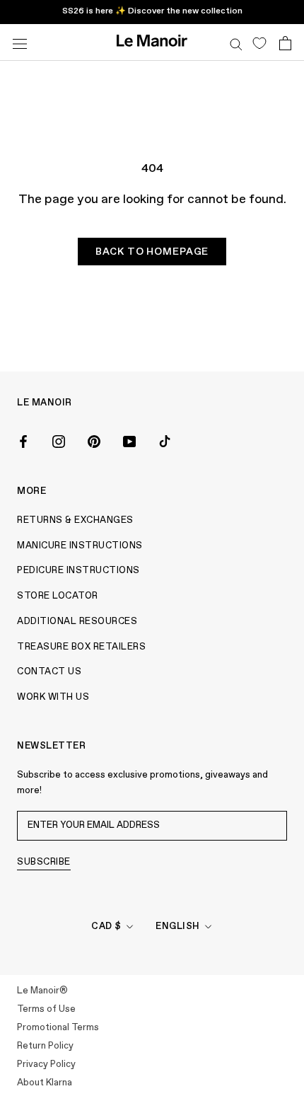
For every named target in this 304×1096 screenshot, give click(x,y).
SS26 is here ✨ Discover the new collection (152, 11)
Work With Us (53, 697)
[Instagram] (58, 440)
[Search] (236, 42)
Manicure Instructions (80, 545)
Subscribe (44, 862)
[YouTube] (129, 440)
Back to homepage (152, 252)
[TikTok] (164, 440)
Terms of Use (46, 1009)
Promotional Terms (58, 1027)
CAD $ (106, 926)
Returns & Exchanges (75, 520)
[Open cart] (285, 42)
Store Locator (57, 596)
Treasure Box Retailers (81, 647)
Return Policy (45, 1046)
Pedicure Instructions (78, 570)
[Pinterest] (94, 440)
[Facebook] (23, 440)
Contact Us (49, 671)
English (178, 926)
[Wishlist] (259, 42)
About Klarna (44, 1083)
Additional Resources (77, 621)
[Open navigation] (20, 42)
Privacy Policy (46, 1064)
